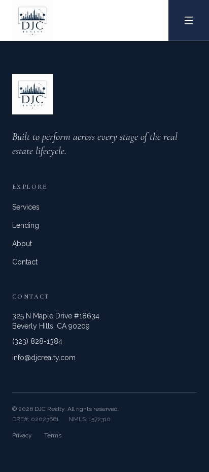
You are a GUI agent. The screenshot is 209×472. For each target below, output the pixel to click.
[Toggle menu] (188, 20)
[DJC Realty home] (26, 20)
